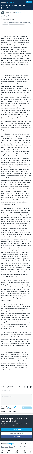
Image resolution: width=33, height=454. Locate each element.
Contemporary (5, 19)
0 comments (12, 16)
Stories (24, 452)
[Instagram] (24, 443)
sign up (9, 407)
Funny (12, 19)
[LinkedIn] (26, 443)
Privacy (11, 447)
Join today (15, 429)
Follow (18, 12)
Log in (29, 2)
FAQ (2, 447)
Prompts (9, 452)
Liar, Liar (5, 26)
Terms (6, 447)
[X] (21, 443)
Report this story (6, 391)
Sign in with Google (15, 433)
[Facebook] (28, 443)
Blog (31, 452)
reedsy (7, 2)
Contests (17, 452)
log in (14, 407)
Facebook (16, 436)
